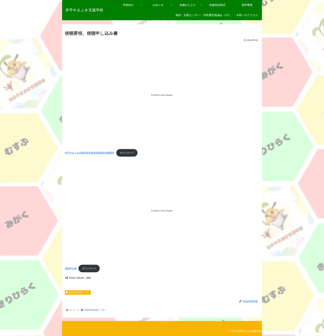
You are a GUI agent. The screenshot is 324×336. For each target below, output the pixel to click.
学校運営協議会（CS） (79, 292)
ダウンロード (127, 152)
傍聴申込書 (71, 268)
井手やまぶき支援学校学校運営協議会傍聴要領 (89, 152)
